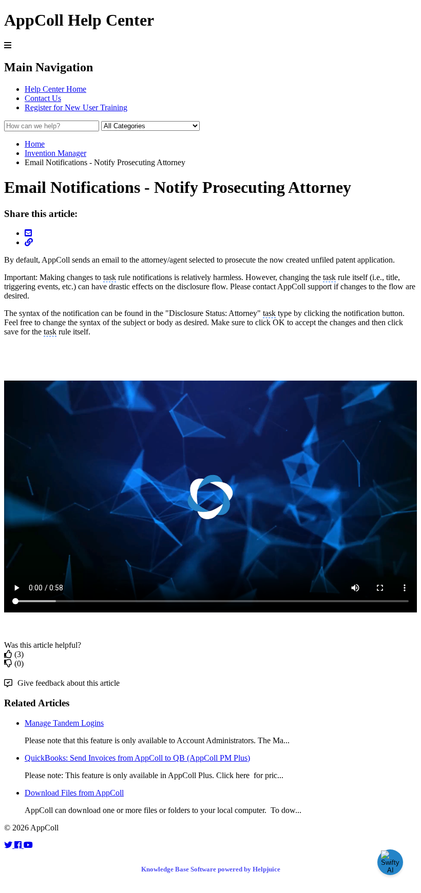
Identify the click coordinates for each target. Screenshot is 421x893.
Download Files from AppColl (74, 792)
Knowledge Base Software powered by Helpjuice (210, 869)
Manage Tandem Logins (64, 723)
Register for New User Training (76, 107)
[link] (9, 845)
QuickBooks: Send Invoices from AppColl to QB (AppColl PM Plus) (137, 757)
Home (35, 144)
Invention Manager (55, 153)
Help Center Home (55, 89)
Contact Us (43, 98)
